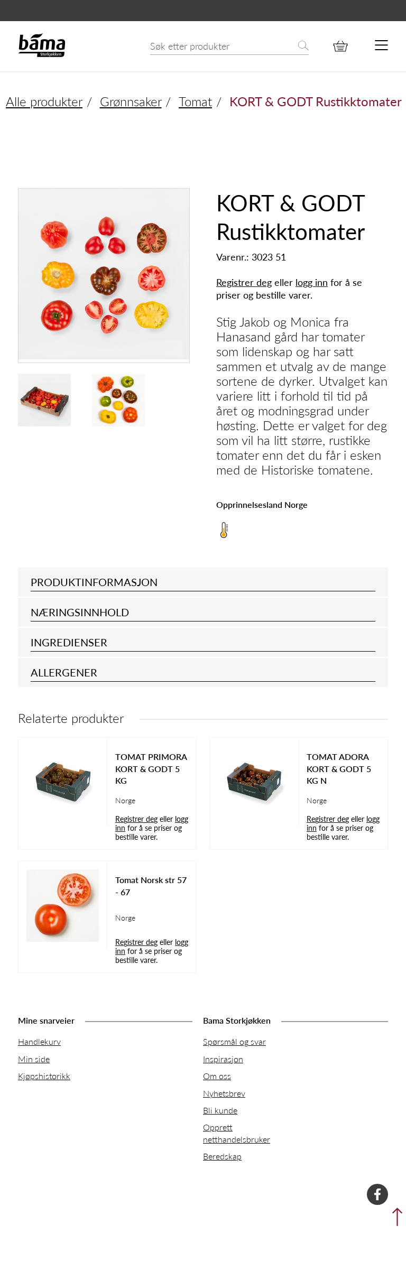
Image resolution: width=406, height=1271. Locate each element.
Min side (34, 1059)
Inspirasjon (223, 1059)
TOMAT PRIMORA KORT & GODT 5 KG (151, 768)
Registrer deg (244, 282)
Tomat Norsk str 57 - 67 (151, 885)
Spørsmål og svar (234, 1041)
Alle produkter (44, 101)
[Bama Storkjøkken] (42, 55)
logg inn (312, 282)
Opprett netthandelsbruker (236, 1133)
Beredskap (222, 1156)
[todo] (381, 46)
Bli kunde (220, 1110)
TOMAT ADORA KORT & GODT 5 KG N (339, 768)
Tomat (195, 101)
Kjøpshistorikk (44, 1076)
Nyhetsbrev (224, 1093)
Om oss (217, 1076)
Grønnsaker (131, 101)
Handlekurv (39, 1041)
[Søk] (303, 46)
